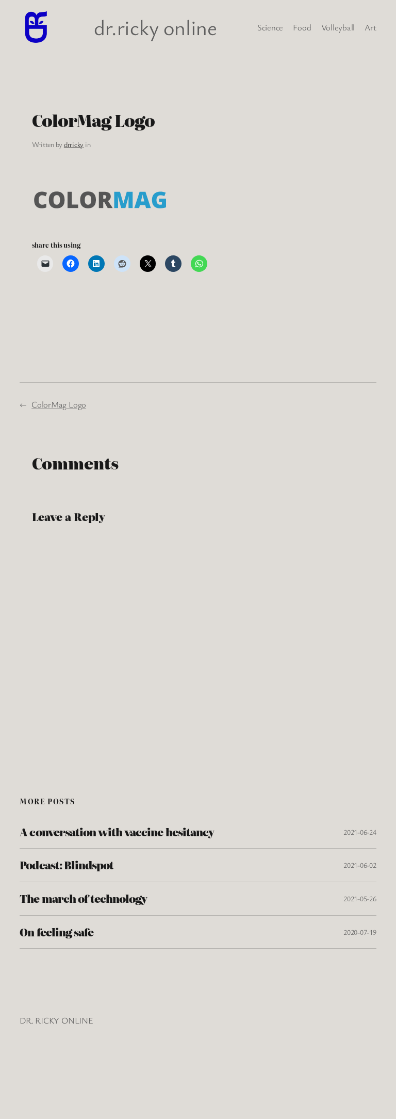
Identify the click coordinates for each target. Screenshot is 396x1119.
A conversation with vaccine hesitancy (116, 832)
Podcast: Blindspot (66, 865)
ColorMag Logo (58, 404)
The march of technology (83, 899)
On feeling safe (56, 932)
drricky (74, 144)
